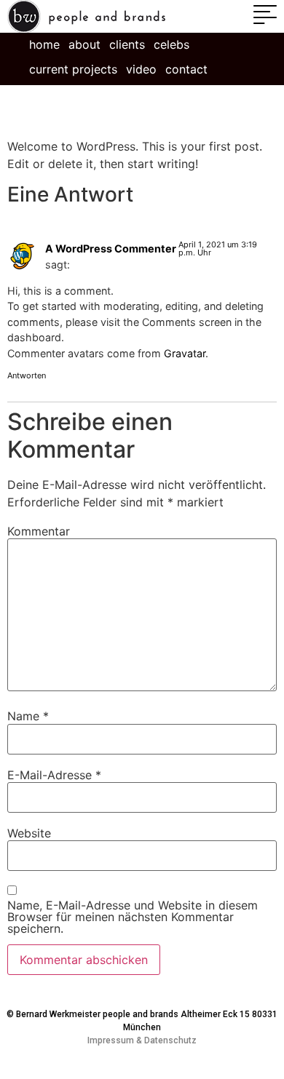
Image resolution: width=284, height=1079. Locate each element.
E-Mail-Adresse (54, 775)
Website (29, 833)
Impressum (110, 1040)
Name (28, 716)
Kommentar (38, 531)
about (84, 44)
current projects (73, 69)
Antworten (26, 375)
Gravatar (184, 353)
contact (186, 69)
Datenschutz (170, 1040)
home (44, 44)
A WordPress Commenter (110, 248)
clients (127, 44)
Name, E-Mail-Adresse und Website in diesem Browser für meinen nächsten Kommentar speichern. (132, 916)
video (141, 69)
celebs (171, 44)
